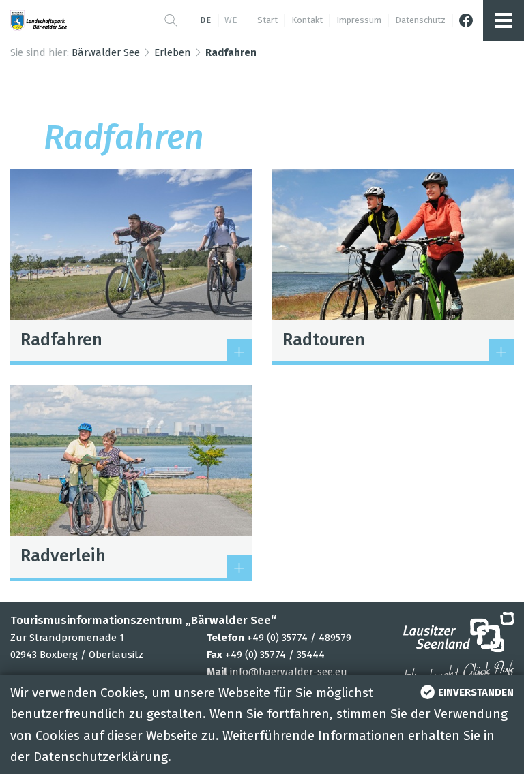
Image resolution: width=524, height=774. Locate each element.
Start (267, 20)
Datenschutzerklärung (100, 756)
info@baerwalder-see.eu (288, 672)
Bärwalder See (106, 52)
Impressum (358, 20)
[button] (171, 20)
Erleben (172, 52)
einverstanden (476, 692)
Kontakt (307, 20)
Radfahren (231, 52)
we (230, 20)
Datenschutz (420, 20)
